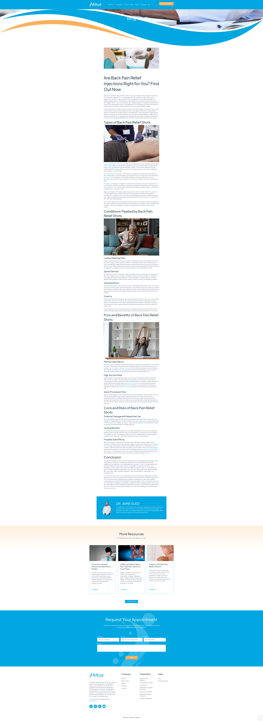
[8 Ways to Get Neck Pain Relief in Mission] (160, 553)
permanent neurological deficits (150, 449)
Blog (159, 678)
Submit (131, 657)
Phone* (122, 636)
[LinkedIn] (99, 706)
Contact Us (124, 688)
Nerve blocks (107, 177)
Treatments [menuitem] (119, 4)
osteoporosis (142, 421)
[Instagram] (91, 706)
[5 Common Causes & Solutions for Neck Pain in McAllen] (102, 553)
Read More (95, 589)
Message (99, 643)
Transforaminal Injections (146, 682)
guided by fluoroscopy (125, 386)
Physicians (124, 686)
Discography (107, 183)
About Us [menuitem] (110, 4)
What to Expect (125, 681)
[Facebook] (95, 706)
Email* (145, 636)
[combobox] (122, 640)
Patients (123, 683)
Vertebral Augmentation (146, 698)
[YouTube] (104, 706)
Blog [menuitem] (149, 4)
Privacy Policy (93, 701)
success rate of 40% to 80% (132, 383)
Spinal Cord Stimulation (146, 692)
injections (109, 165)
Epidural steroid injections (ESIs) (112, 164)
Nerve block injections (109, 173)
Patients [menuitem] (137, 4)
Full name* (100, 636)
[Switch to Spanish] (172, 6)
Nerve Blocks (143, 685)
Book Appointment (163, 681)
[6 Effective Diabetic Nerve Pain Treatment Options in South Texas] (131, 553)
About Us (123, 678)
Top (260, 718)
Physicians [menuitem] (143, 4)
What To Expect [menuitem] (129, 4)
